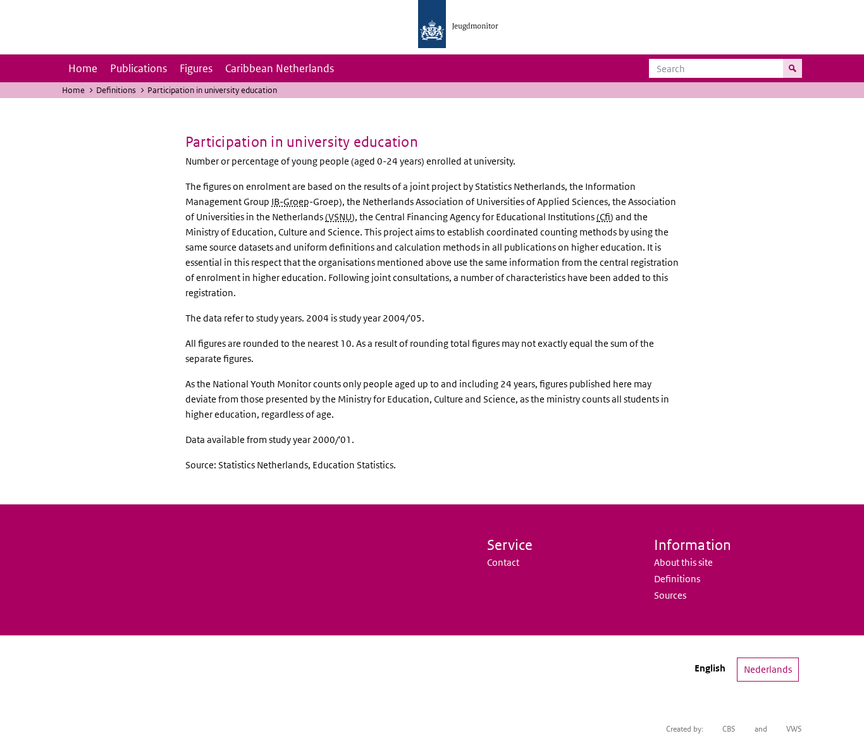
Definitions (116, 90)
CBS (729, 728)
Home (82, 68)
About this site (683, 562)
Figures (196, 68)
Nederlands (768, 669)
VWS (794, 728)
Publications (138, 68)
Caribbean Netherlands (279, 68)
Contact (503, 562)
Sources (670, 595)
